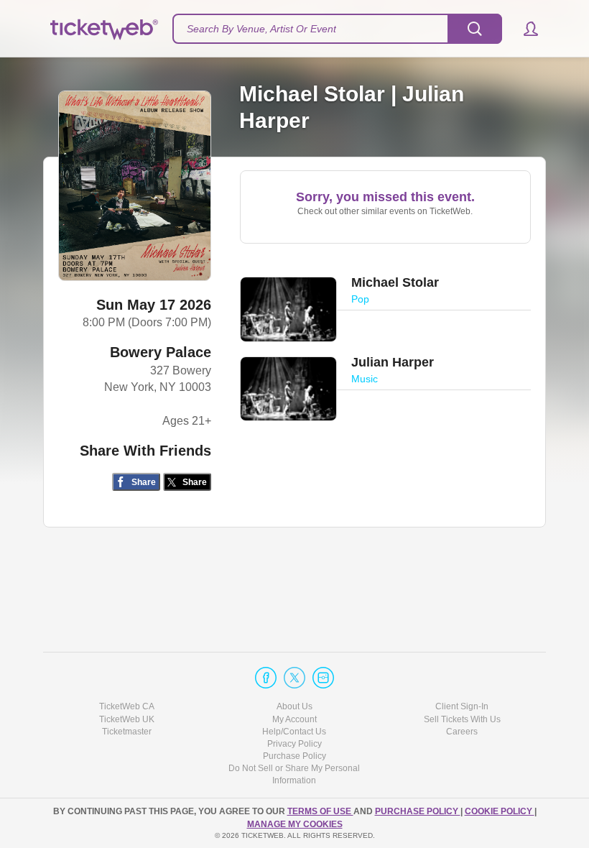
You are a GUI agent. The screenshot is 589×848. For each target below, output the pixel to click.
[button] (524, 29)
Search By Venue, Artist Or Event (261, 28)
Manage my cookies (295, 824)
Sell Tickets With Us (462, 719)
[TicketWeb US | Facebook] (266, 677)
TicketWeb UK (126, 719)
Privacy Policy (294, 744)
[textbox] (337, 29)
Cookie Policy (499, 811)
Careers (462, 732)
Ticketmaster (127, 732)
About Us (294, 706)
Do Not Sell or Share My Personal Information (294, 774)
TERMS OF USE (320, 811)
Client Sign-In (461, 706)
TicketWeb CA (126, 706)
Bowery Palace (160, 352)
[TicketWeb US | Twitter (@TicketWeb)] (294, 677)
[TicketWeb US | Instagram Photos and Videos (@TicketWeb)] (323, 677)
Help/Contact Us (294, 732)
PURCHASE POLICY (417, 811)
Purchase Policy (294, 756)
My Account (294, 719)
